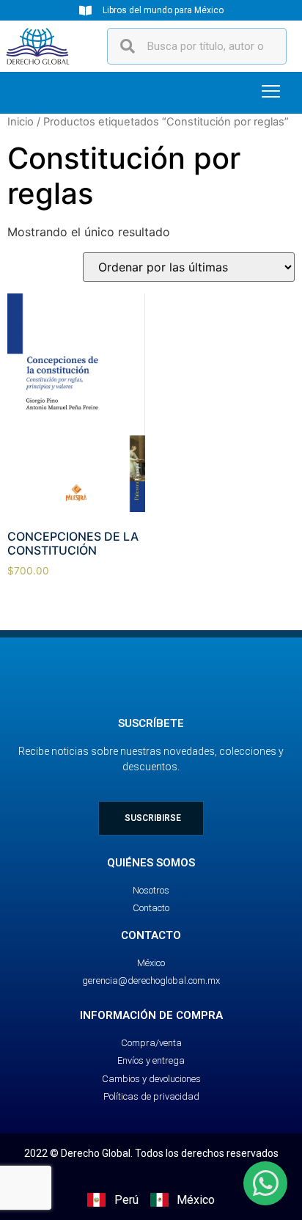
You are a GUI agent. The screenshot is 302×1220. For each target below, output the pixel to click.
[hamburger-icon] (271, 92)
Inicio (20, 121)
